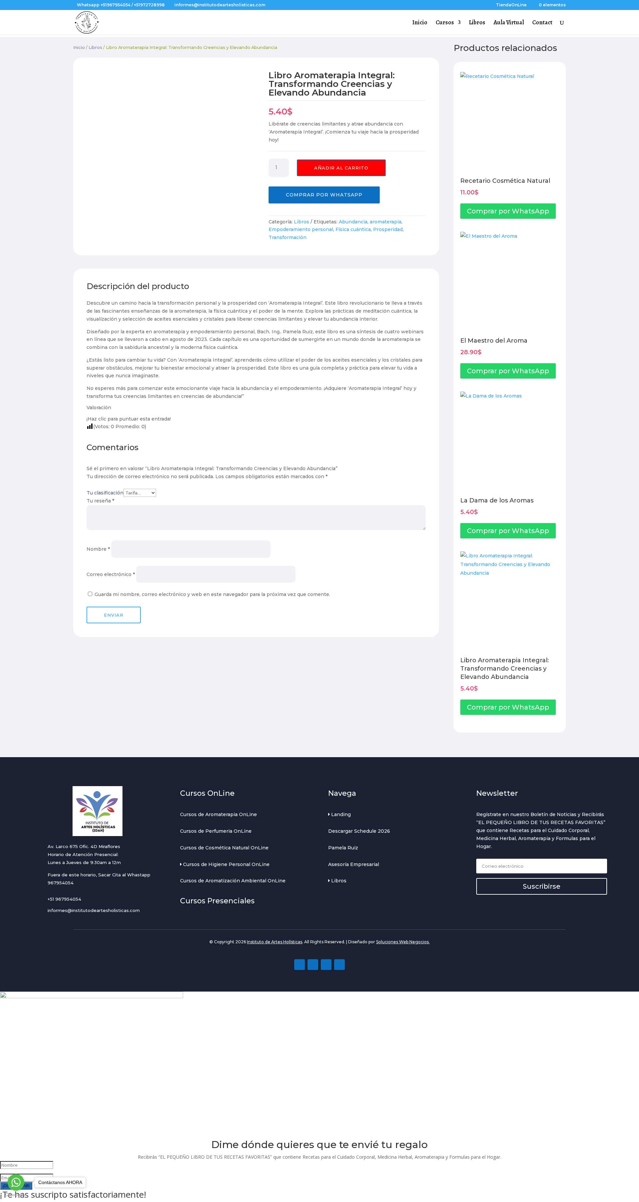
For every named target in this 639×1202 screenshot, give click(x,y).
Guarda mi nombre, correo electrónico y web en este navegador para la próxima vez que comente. (212, 594)
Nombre (98, 549)
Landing (340, 814)
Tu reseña (100, 501)
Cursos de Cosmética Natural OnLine (224, 848)
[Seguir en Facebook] (299, 964)
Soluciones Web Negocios (402, 941)
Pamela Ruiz (343, 848)
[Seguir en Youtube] (326, 964)
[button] (324, 195)
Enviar (113, 615)
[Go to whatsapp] (16, 1182)
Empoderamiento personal (301, 229)
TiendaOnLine (511, 5)
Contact (542, 23)
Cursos (445, 23)
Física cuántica (353, 229)
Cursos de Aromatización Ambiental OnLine (233, 881)
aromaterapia (385, 222)
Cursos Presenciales (217, 900)
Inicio (419, 23)
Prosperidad (388, 229)
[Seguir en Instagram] (313, 964)
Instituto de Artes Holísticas (274, 941)
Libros (477, 23)
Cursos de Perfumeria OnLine (216, 831)
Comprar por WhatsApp (324, 195)
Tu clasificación (105, 493)
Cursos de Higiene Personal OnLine (226, 864)
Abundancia (353, 222)
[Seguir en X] (339, 964)
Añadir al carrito (341, 167)
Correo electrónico (111, 574)
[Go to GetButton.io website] (16, 1195)
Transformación (288, 237)
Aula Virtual (509, 23)
